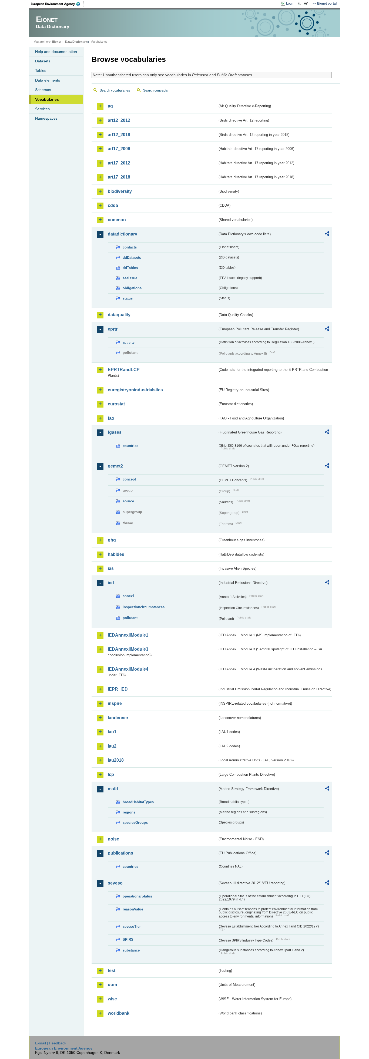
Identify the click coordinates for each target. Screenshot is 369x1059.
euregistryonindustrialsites (135, 390)
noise (113, 839)
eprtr (113, 329)
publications (120, 853)
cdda (113, 205)
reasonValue (133, 909)
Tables (40, 70)
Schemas (43, 90)
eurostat (116, 404)
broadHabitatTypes (138, 802)
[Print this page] (300, 3)
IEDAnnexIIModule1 (128, 635)
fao (111, 418)
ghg (112, 540)
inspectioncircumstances (144, 607)
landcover (118, 717)
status (128, 298)
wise (112, 999)
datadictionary (122, 234)
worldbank (118, 1013)
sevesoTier (132, 926)
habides (116, 554)
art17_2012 (119, 163)
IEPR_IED (118, 689)
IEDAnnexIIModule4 (128, 669)
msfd (113, 788)
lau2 (112, 746)
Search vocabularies (115, 90)
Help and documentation (56, 51)
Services (42, 109)
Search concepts (155, 90)
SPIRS (128, 939)
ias (111, 568)
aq (110, 106)
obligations (132, 288)
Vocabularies (47, 99)
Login (290, 3)
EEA (57, 3)
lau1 (112, 731)
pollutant (130, 618)
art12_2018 (119, 134)
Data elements (47, 80)
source (128, 501)
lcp (111, 774)
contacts (130, 247)
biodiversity (120, 191)
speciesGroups (135, 823)
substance (131, 950)
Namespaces (46, 118)
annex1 (129, 596)
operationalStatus (137, 896)
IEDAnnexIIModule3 (128, 649)
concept (129, 479)
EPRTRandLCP (124, 369)
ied (111, 582)
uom (112, 984)
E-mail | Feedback (50, 1043)
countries (130, 446)
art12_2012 (119, 120)
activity (129, 342)
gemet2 (115, 466)
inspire (115, 703)
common (117, 219)
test (111, 970)
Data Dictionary (76, 41)
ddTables (130, 268)
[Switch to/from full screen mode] (307, 3)
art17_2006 (119, 148)
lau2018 (116, 760)
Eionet (56, 41)
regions (129, 812)
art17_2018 (119, 177)
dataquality (119, 314)
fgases (115, 432)
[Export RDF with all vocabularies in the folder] (327, 234)
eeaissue (130, 278)
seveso (115, 883)
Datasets (42, 61)
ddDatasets (132, 257)
